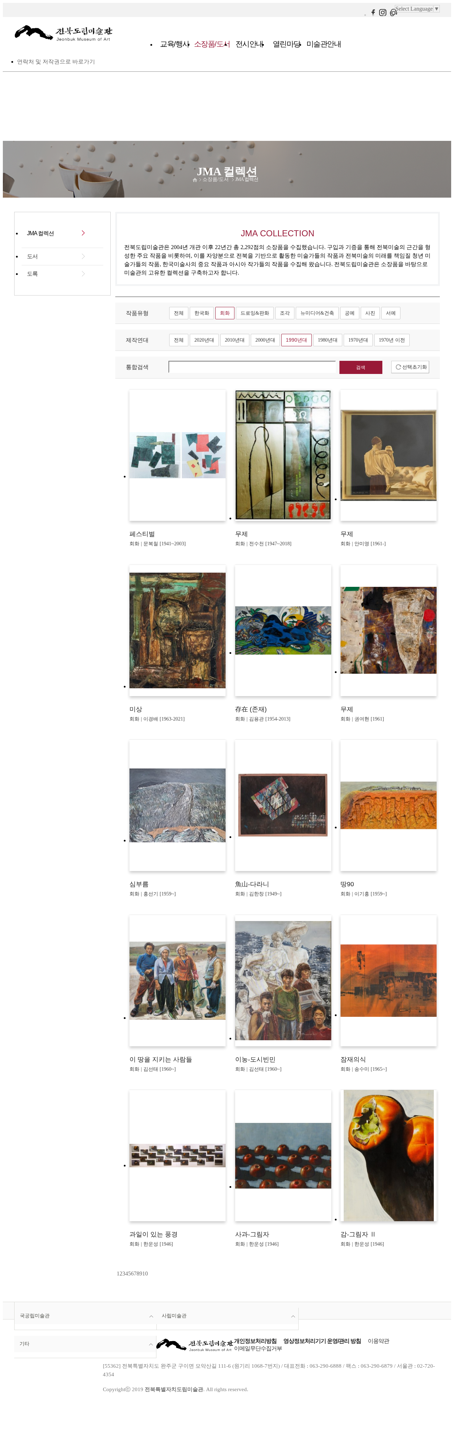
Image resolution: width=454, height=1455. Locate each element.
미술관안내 (323, 44)
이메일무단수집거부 (258, 1348)
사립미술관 (174, 1315)
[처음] (116, 1274)
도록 (32, 274)
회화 (225, 313)
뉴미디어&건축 (317, 313)
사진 (370, 313)
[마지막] (150, 1274)
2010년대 (235, 340)
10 (145, 1274)
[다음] (148, 1274)
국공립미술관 (35, 1315)
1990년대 (296, 340)
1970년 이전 (392, 340)
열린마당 (286, 44)
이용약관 (378, 1341)
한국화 (201, 313)
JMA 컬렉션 (246, 179)
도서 (32, 256)
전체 (179, 313)
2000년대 (265, 340)
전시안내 (249, 44)
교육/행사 (174, 44)
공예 (350, 313)
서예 (391, 313)
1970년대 (358, 340)
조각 (285, 313)
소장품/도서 (212, 44)
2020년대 (204, 340)
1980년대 (328, 340)
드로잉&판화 (254, 313)
